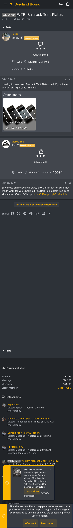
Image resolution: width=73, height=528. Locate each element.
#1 (70, 79)
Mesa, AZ (34, 172)
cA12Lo (8, 19)
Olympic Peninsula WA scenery (23, 432)
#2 (70, 183)
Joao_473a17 (64, 387)
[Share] (65, 79)
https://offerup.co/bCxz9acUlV (50, 194)
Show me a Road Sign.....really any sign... (29, 418)
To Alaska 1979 (15, 446)
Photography (14, 410)
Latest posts (13, 396)
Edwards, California (38, 61)
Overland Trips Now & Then (21, 453)
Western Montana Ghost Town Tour (33, 460)
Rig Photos (13, 404)
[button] (5, 4)
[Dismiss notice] (49, 470)
